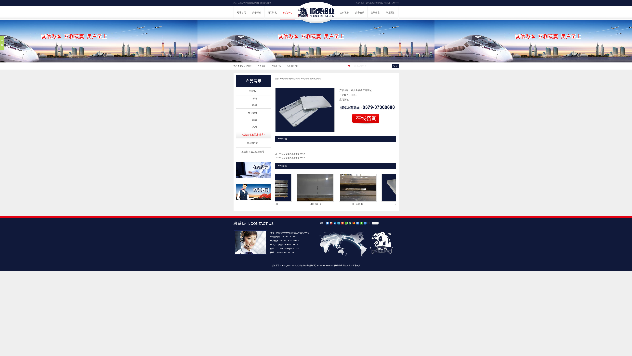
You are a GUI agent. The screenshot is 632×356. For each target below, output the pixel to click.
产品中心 (287, 12)
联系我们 (390, 12)
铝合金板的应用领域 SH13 (293, 158)
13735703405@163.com (287, 248)
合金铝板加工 (293, 66)
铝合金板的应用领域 (291, 78)
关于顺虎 (256, 12)
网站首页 (241, 12)
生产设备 (344, 12)
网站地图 (379, 3)
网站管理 (338, 265)
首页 (277, 78)
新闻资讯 (272, 12)
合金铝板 (262, 66)
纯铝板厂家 (276, 66)
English (395, 3)
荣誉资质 (359, 12)
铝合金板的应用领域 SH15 (293, 154)
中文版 (387, 3)
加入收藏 (370, 3)
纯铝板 (249, 66)
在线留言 (375, 12)
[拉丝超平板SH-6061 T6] (304, 200)
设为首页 (360, 3)
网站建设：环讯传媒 (351, 265)
